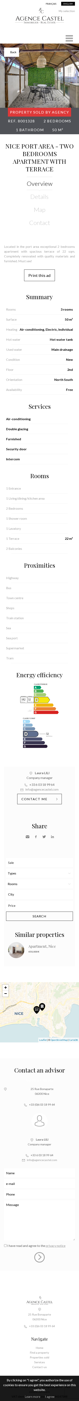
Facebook (36, 837)
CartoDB (73, 1040)
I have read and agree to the (36, 1245)
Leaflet (43, 1040)
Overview (39, 183)
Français (51, 3)
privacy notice (55, 1245)
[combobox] (39, 894)
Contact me (34, 799)
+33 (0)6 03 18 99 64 (42, 1104)
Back (13, 52)
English (68, 3)
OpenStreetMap (58, 1040)
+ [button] (5, 987)
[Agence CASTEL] (39, 26)
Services (39, 1362)
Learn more (32, 1396)
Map (39, 209)
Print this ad (39, 275)
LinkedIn (52, 837)
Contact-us (39, 1367)
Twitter (44, 837)
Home (39, 1347)
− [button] (5, 993)
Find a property (39, 1352)
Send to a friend (27, 837)
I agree (49, 1396)
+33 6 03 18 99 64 (41, 784)
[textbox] (40, 894)
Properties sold (39, 1357)
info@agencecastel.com (42, 789)
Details (39, 196)
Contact (39, 222)
